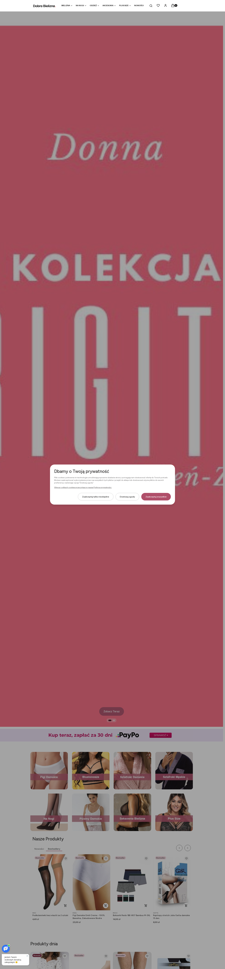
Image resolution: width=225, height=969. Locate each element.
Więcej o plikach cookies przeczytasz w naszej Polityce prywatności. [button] (83, 487)
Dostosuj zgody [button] (127, 496)
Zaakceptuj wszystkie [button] (156, 496)
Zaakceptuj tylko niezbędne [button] (95, 496)
